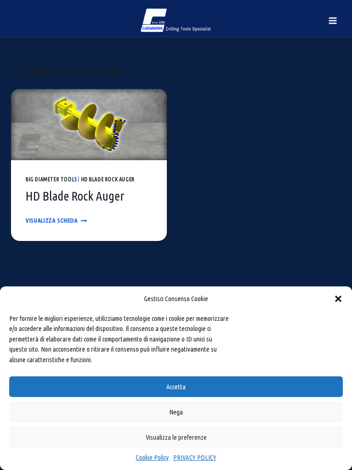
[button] (338, 298)
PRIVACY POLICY (194, 457)
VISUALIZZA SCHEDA (56, 220)
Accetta (176, 387)
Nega (176, 412)
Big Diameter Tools (51, 179)
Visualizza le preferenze (176, 437)
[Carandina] (176, 20)
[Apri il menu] (332, 20)
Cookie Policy (152, 457)
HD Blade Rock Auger (108, 179)
